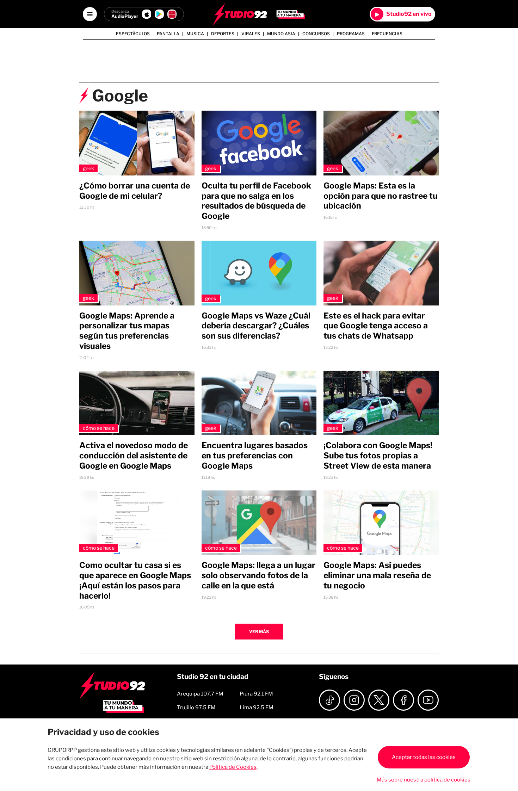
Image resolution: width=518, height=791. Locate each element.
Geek (88, 168)
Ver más (259, 631)
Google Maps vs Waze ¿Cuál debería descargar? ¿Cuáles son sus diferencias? (256, 326)
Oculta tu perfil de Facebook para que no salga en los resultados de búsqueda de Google (256, 201)
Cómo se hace (99, 428)
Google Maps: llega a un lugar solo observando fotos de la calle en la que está (258, 575)
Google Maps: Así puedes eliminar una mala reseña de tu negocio (377, 575)
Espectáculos (133, 34)
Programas (351, 34)
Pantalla (168, 34)
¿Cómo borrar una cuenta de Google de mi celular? (134, 191)
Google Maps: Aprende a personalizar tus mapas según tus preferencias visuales (126, 331)
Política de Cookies (233, 767)
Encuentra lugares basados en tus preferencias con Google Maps (255, 455)
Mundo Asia (281, 34)
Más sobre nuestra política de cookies (423, 780)
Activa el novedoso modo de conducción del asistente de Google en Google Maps (133, 455)
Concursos (316, 34)
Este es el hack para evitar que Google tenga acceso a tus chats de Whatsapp (375, 326)
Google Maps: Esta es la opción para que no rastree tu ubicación (380, 196)
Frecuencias (387, 34)
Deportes (222, 34)
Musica (195, 34)
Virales (250, 34)
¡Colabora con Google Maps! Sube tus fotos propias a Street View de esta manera (377, 455)
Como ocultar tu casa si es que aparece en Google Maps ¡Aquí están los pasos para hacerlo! (135, 580)
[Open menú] (90, 14)
